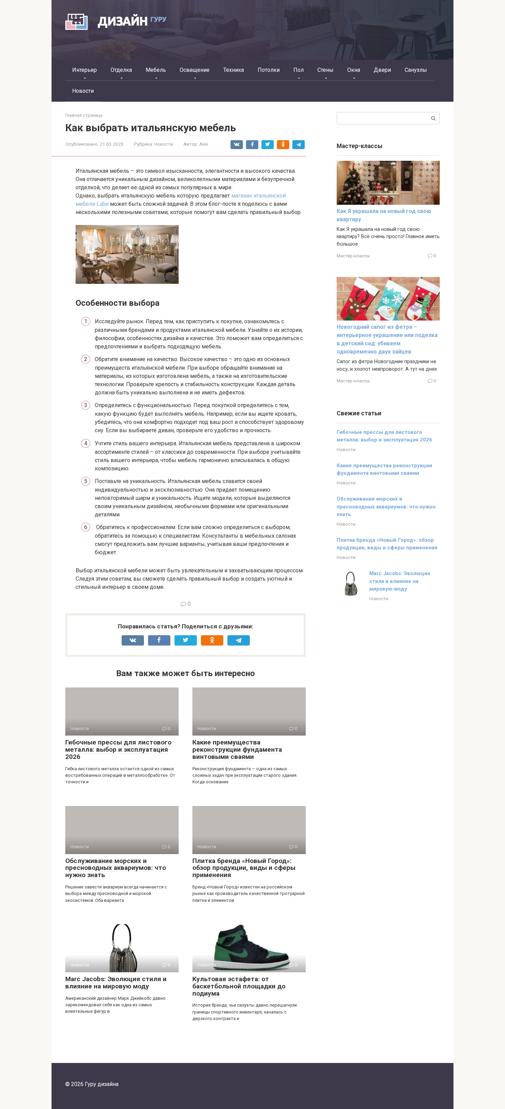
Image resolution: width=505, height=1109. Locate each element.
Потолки (269, 70)
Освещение (195, 70)
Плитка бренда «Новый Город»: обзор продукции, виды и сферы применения (243, 868)
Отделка (121, 70)
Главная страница (83, 115)
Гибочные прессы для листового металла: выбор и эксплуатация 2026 (118, 749)
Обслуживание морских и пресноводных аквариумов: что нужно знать (115, 868)
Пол (298, 70)
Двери (382, 70)
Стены (325, 70)
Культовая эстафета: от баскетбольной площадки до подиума (238, 986)
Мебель (156, 70)
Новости (83, 91)
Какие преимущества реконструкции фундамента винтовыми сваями (237, 749)
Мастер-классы (353, 255)
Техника (233, 70)
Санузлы (416, 70)
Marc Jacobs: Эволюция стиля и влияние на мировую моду (116, 982)
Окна (353, 70)
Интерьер (84, 70)
